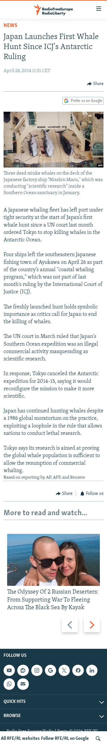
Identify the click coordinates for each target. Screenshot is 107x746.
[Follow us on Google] (50, 670)
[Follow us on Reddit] (23, 670)
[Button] (95, 84)
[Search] (98, 738)
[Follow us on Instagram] (37, 670)
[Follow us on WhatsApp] (9, 684)
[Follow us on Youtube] (9, 670)
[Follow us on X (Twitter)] (64, 670)
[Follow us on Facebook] (78, 670)
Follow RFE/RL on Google (65, 738)
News (10, 25)
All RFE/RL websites (20, 738)
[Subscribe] (23, 684)
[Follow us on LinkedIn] (91, 670)
